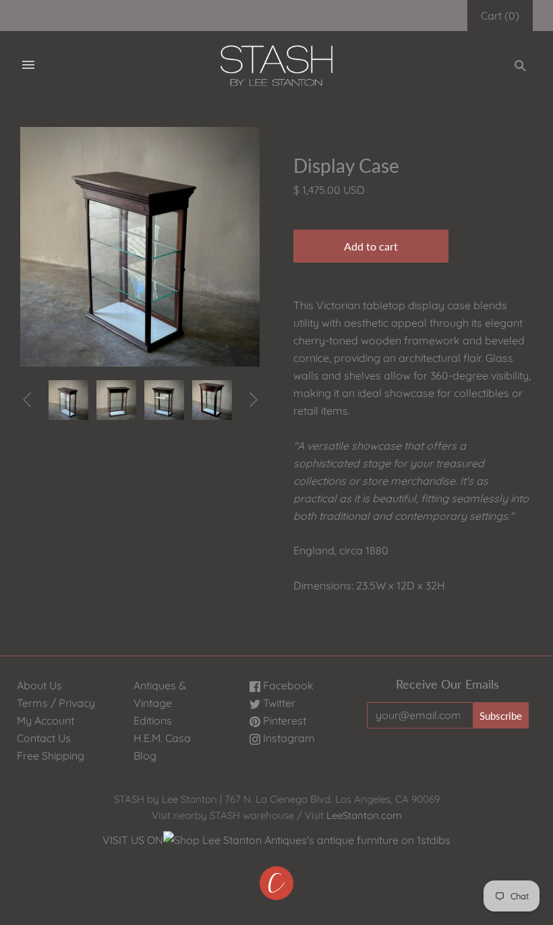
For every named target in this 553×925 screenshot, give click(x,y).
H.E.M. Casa (162, 738)
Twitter (277, 703)
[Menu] (28, 65)
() (500, 15)
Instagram (287, 738)
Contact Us (44, 738)
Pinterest (283, 720)
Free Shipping (50, 755)
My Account (45, 720)
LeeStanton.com (364, 815)
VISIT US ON (133, 840)
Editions (153, 720)
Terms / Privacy (56, 703)
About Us (39, 685)
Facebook (287, 685)
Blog (145, 755)
